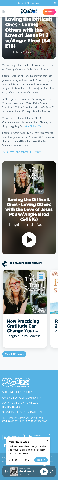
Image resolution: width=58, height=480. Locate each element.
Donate (50, 12)
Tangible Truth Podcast (18, 52)
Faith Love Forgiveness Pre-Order (21, 152)
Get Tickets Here (34, 126)
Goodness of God (28, 471)
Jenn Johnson (25, 474)
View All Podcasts (14, 354)
